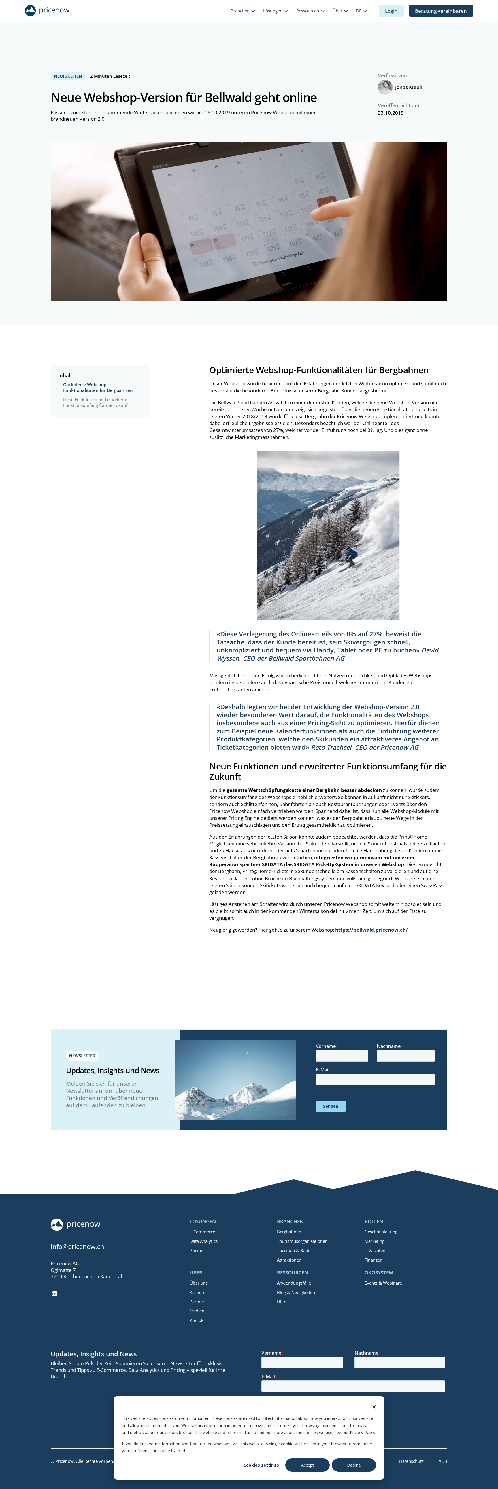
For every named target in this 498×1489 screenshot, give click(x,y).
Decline (354, 1465)
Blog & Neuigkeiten (296, 1292)
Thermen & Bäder (294, 1250)
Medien (197, 1311)
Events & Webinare (383, 1283)
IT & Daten (375, 1250)
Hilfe (281, 1301)
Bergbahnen (289, 1231)
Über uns (199, 1283)
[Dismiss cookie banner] (374, 1407)
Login (391, 10)
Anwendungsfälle (294, 1283)
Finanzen (373, 1260)
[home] (47, 11)
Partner (197, 1301)
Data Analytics (204, 1241)
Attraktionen (289, 1260)
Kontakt (197, 1320)
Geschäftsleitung (381, 1231)
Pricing (196, 1250)
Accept (307, 1465)
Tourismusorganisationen (302, 1241)
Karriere (197, 1292)
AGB (443, 1461)
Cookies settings (261, 1465)
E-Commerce (202, 1231)
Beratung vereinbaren (441, 10)
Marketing (374, 1241)
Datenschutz (411, 1461)
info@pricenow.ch (77, 1246)
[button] (243, 11)
